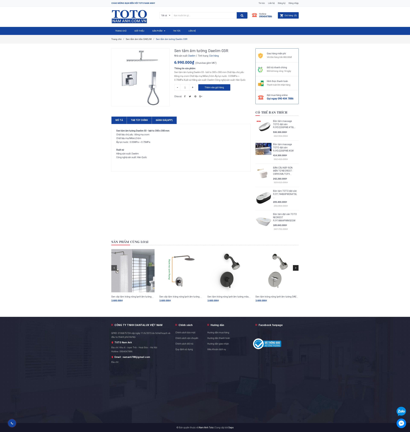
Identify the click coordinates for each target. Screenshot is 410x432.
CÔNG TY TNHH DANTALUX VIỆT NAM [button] (138, 325)
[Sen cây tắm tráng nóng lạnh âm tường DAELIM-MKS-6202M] (181, 270)
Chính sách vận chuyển (186, 338)
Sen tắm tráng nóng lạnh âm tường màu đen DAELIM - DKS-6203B (229, 296)
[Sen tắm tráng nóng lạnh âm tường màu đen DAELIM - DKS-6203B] (229, 270)
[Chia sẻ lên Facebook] (184, 96)
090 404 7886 (285, 98)
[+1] (200, 96)
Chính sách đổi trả (184, 343)
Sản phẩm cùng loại (130, 242)
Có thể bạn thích (271, 112)
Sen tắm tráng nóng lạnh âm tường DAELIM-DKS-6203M (277, 296)
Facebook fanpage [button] (271, 325)
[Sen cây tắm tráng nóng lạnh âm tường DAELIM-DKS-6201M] (133, 270)
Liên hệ (271, 3)
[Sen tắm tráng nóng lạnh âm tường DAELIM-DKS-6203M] (277, 270)
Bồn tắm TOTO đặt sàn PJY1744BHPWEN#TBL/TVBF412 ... (285, 194)
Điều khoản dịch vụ (216, 349)
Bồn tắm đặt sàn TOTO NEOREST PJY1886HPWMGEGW (285, 217)
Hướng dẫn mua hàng (218, 332)
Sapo (231, 427)
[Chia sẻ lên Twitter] (190, 96)
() (291, 15)
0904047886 (265, 16)
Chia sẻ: (178, 96)
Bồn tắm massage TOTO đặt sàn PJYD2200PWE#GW (283, 147)
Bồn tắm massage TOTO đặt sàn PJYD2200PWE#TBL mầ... (283, 124)
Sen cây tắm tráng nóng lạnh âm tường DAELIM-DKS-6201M (133, 296)
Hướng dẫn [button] (217, 325)
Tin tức (262, 3)
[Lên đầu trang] (404, 299)
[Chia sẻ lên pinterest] (195, 96)
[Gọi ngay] (12, 423)
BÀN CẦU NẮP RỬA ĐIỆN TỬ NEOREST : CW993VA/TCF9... (283, 170)
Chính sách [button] (186, 325)
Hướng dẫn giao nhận (218, 343)
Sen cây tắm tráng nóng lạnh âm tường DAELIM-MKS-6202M (181, 296)
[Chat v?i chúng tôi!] (401, 423)
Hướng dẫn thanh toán (218, 338)
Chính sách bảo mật (185, 332)
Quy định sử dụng (184, 349)
